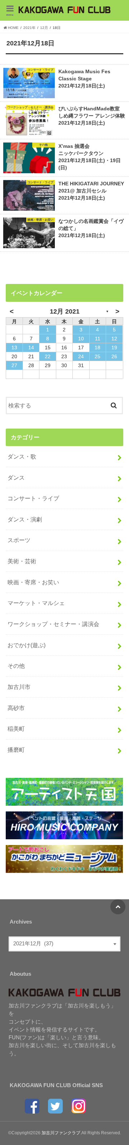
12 (114, 338)
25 (97, 356)
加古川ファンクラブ (61, 1133)
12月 (44, 28)
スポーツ (19, 540)
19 (114, 347)
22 (48, 356)
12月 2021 (65, 311)
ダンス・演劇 (25, 519)
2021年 (29, 28)
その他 (16, 665)
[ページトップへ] (117, 906)
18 (97, 347)
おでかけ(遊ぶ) (27, 645)
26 (114, 356)
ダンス (16, 477)
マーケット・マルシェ (36, 603)
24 (81, 356)
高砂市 (16, 708)
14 (31, 347)
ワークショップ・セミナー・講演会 (53, 624)
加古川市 (19, 687)
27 (14, 365)
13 (14, 347)
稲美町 (16, 728)
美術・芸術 (22, 561)
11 (97, 338)
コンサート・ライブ (33, 498)
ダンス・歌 (22, 456)
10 (81, 338)
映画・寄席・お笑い (33, 582)
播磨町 (16, 749)
